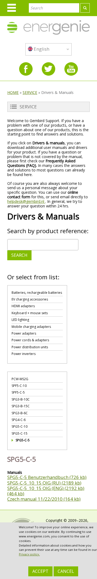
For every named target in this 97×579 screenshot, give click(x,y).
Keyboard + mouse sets (30, 313)
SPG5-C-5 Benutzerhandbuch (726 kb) (46, 477)
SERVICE (30, 92)
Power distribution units (30, 347)
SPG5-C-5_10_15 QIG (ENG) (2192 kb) (45, 488)
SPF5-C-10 (19, 385)
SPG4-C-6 (19, 419)
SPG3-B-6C (20, 413)
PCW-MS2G (20, 379)
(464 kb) (15, 493)
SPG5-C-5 (23, 440)
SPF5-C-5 (18, 392)
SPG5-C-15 (19, 433)
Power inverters (24, 353)
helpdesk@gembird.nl (26, 201)
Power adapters (24, 333)
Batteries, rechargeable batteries (37, 292)
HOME (13, 92)
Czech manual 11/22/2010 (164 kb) (44, 499)
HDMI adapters (23, 306)
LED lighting (20, 319)
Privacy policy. (29, 554)
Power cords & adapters (30, 340)
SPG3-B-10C (21, 399)
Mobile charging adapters (31, 326)
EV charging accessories (30, 299)
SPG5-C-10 (19, 426)
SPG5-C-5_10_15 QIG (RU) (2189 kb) (44, 483)
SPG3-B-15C (21, 406)
